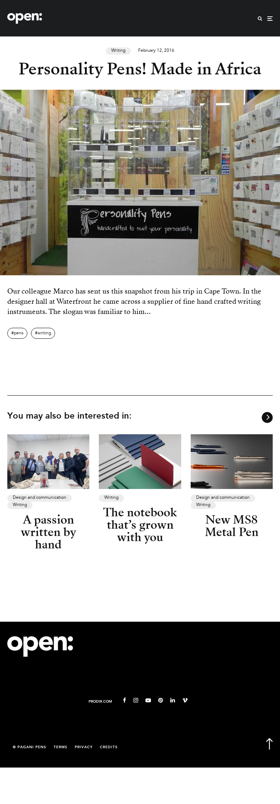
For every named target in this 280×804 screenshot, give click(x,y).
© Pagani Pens (29, 747)
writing (44, 333)
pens (18, 333)
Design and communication (39, 497)
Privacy (84, 747)
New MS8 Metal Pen (231, 525)
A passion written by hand (48, 532)
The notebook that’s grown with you (140, 524)
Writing (118, 50)
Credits (109, 747)
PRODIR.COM (100, 702)
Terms (60, 747)
